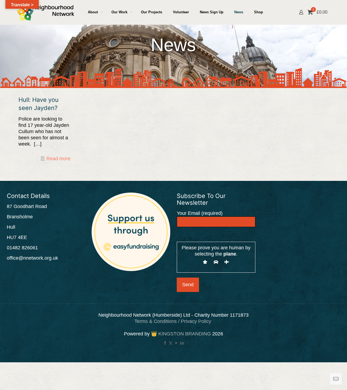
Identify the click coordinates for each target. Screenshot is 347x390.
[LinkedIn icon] (182, 343)
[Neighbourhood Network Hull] (45, 12)
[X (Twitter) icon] (171, 343)
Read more (58, 158)
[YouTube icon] (176, 343)
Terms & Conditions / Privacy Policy (173, 321)
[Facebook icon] (165, 343)
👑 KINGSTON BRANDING (181, 333)
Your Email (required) (200, 213)
